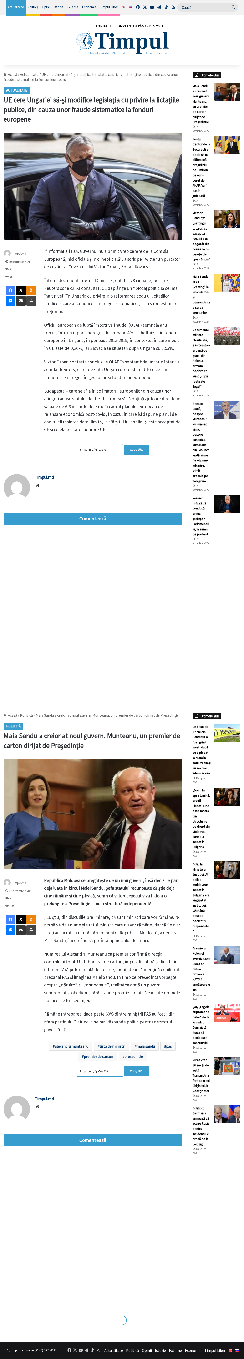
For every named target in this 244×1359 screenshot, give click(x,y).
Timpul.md (19, 254)
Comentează (92, 518)
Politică (33, 7)
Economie (89, 7)
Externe (73, 7)
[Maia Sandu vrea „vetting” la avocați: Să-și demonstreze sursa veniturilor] (227, 283)
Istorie (58, 7)
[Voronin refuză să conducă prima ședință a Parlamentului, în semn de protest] (227, 504)
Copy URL (136, 449)
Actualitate (16, 7)
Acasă (12, 74)
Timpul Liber (109, 7)
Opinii (46, 7)
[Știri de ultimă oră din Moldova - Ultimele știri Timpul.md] (122, 39)
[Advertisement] (216, 629)
